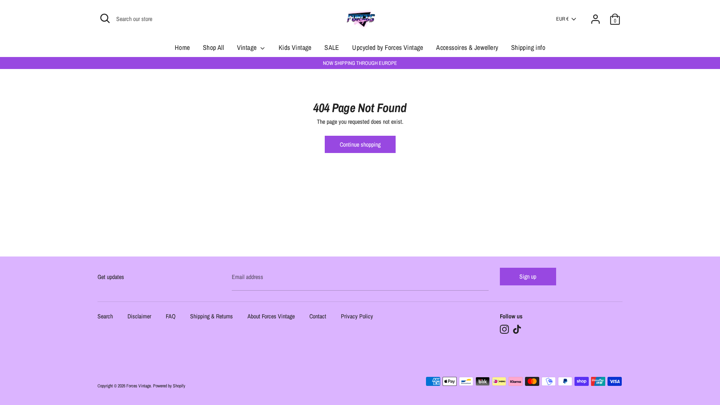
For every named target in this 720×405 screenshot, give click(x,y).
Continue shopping (360, 144)
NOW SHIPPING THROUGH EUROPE (360, 63)
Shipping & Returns (211, 316)
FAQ (171, 316)
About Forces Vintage (271, 316)
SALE (331, 47)
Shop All (213, 47)
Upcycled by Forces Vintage (387, 47)
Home (182, 47)
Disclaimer (139, 316)
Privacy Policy (357, 316)
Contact (317, 316)
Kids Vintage (295, 47)
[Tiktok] (517, 329)
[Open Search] (105, 18)
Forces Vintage (138, 386)
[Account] (595, 14)
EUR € (562, 18)
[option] (360, 63)
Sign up (527, 276)
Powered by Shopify (169, 386)
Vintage (247, 47)
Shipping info (528, 47)
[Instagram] (504, 329)
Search (105, 316)
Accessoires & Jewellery (467, 47)
